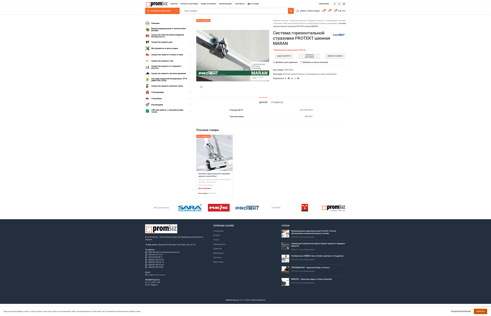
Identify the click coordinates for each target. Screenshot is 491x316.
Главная (276, 21)
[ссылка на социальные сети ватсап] (295, 78)
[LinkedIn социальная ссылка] (291, 78)
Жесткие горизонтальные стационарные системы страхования (310, 23)
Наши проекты (219, 244)
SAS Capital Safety (205, 185)
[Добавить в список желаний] (229, 138)
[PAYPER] (304, 207)
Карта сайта (218, 262)
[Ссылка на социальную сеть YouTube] (344, 4)
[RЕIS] (218, 207)
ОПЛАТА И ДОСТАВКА (309, 56)
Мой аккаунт (218, 253)
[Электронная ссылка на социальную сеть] (288, 78)
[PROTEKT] (247, 207)
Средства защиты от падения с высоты (306, 21)
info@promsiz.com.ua (156, 275)
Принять (480, 311)
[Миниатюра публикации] (285, 234)
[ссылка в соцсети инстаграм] (339, 4)
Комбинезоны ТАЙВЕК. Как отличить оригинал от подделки (317, 256)
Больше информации (461, 311)
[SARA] (190, 207)
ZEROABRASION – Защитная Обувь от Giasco (310, 268)
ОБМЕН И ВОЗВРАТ (335, 56)
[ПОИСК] (291, 11)
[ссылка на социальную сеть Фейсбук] (335, 4)
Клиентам (217, 249)
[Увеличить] (201, 87)
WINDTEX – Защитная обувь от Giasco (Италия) (311, 279)
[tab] (263, 101)
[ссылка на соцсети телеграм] (298, 78)
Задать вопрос (284, 56)
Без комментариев (307, 237)
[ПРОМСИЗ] (333, 207)
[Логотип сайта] (156, 4)
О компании (218, 231)
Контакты (217, 257)
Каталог (285, 21)
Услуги (216, 240)
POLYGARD (276, 208)
